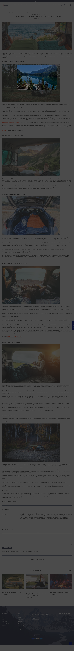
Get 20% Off (73, 325)
